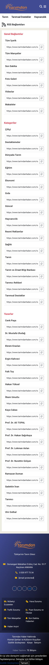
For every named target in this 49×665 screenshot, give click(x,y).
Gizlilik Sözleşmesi (16, 642)
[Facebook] (14, 588)
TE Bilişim (31, 650)
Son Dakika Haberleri (32, 619)
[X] (19, 588)
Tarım (5, 16)
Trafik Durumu (13, 610)
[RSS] (34, 588)
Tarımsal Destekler (21, 16)
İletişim (37, 642)
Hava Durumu (35, 601)
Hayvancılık (40, 16)
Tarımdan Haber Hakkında (24, 636)
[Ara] (40, 6)
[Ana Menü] (45, 6)
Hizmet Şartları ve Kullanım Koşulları (24, 639)
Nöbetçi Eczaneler (9, 603)
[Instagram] (24, 588)
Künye (30, 642)
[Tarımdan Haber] (16, 7)
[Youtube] (29, 588)
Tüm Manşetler (14, 618)
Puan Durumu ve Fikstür (35, 611)
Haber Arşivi (13, 626)
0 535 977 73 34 (26, 572)
